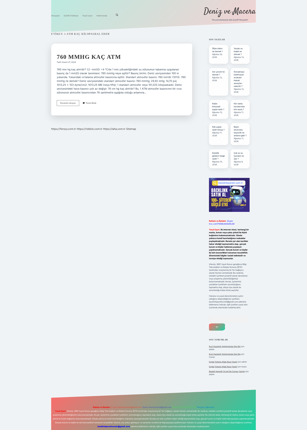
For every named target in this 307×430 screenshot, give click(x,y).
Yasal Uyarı (87, 15)
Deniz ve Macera (230, 11)
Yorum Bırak (91, 103)
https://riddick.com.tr (89, 128)
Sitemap (131, 128)
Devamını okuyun (69, 104)
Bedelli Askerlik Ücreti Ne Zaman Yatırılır (227, 371)
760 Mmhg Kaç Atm (89, 57)
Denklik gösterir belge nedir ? (218, 156)
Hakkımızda (101, 15)
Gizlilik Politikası (71, 15)
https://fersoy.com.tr (63, 128)
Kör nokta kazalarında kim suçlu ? (239, 106)
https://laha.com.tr (114, 128)
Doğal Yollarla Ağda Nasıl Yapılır (223, 362)
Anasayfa (55, 15)
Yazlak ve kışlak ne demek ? (238, 51)
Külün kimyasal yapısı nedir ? (218, 106)
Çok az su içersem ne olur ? (239, 156)
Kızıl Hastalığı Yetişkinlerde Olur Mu (225, 346)
